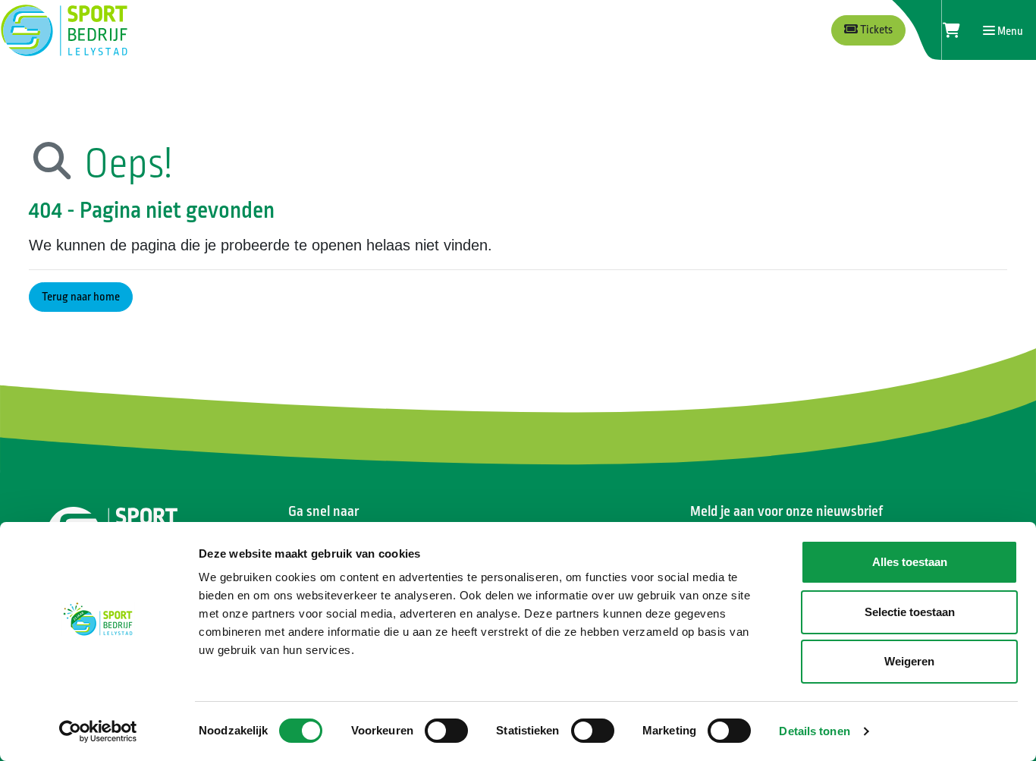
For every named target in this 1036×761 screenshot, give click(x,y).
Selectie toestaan (910, 611)
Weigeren (909, 661)
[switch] (446, 731)
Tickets (875, 30)
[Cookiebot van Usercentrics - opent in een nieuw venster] (98, 731)
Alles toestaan (909, 561)
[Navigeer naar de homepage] (64, 30)
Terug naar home (81, 297)
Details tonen (814, 731)
